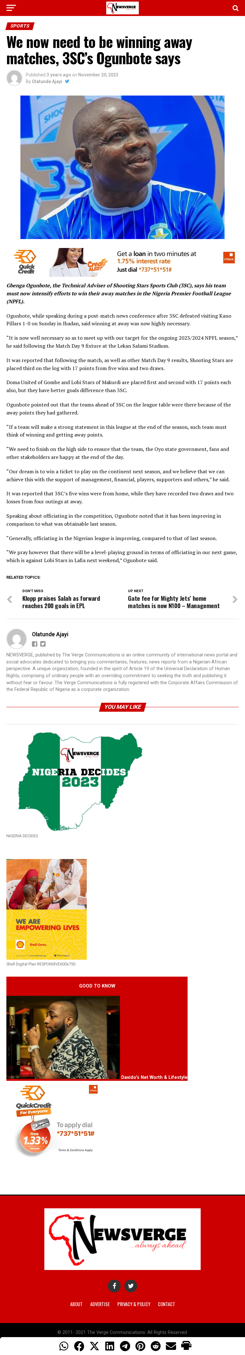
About (76, 1304)
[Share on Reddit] (156, 1346)
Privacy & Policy (133, 1304)
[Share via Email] (171, 1346)
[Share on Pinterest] (140, 1346)
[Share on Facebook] (79, 1346)
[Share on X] (94, 1346)
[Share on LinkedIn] (110, 1346)
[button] (186, 1346)
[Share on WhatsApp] (64, 1346)
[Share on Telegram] (125, 1346)
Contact (166, 1304)
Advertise (100, 1304)
